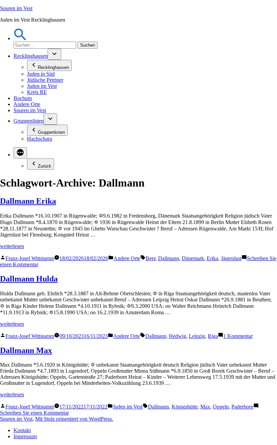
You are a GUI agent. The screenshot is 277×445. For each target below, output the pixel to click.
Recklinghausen (31, 56)
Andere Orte (27, 104)
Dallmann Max (26, 350)
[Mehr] (20, 152)
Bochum (23, 98)
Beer (150, 258)
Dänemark (193, 258)
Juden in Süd (41, 74)
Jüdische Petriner (45, 80)
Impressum (25, 436)
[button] (20, 38)
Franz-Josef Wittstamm (29, 258)
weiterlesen (12, 246)
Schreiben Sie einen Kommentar (34, 413)
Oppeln (221, 407)
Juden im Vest (42, 86)
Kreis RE (37, 92)
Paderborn (242, 407)
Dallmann (168, 258)
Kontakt (22, 430)
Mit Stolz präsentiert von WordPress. (74, 419)
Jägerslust (231, 258)
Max (205, 407)
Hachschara (39, 139)
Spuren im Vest (16, 8)
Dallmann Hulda (29, 278)
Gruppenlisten (29, 121)
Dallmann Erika (28, 201)
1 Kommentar (238, 336)
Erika (212, 258)
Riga (213, 336)
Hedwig (177, 336)
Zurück (44, 166)
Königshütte (185, 407)
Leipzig (197, 336)
